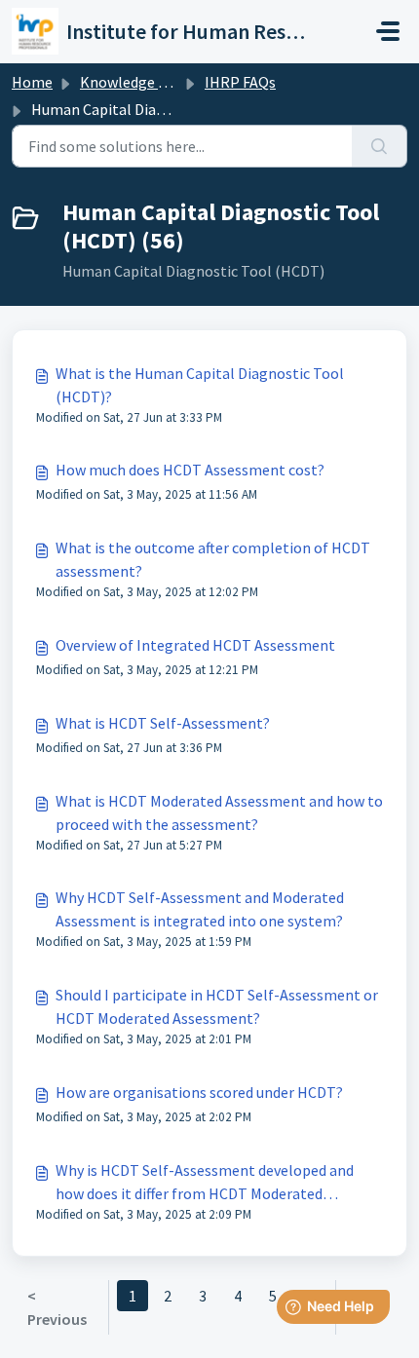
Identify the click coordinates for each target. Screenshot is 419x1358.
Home (32, 82)
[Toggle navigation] (387, 31)
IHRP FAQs (240, 82)
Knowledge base (134, 82)
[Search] (379, 146)
